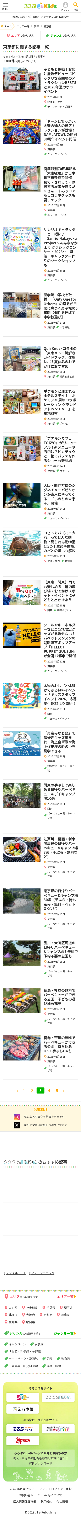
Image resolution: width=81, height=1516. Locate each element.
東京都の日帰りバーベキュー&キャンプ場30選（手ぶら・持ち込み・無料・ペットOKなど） (61, 899)
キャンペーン (17, 1344)
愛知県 (13, 1322)
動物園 (65, 1358)
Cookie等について (50, 1495)
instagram (17, 1117)
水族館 (39, 1344)
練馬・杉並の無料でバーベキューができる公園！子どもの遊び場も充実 (59, 997)
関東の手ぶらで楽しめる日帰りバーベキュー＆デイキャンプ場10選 (59, 791)
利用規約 (46, 1501)
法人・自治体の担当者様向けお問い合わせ (40, 1458)
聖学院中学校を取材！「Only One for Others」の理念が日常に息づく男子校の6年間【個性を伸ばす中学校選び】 (60, 305)
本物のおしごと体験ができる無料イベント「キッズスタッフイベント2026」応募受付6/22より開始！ (60, 694)
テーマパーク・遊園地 (23, 1358)
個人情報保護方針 (24, 1501)
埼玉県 (68, 1307)
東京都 (51, 149)
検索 (76, 9)
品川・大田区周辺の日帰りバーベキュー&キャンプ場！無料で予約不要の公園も (61, 949)
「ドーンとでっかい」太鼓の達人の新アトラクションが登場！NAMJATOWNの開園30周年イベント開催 (60, 130)
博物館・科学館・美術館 (25, 1351)
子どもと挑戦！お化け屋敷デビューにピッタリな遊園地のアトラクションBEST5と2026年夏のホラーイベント (60, 80)
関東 (49, 610)
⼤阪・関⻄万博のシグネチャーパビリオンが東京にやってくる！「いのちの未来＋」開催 (59, 494)
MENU (5, 8)
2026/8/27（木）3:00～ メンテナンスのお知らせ (40, 17)
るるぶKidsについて (22, 1489)
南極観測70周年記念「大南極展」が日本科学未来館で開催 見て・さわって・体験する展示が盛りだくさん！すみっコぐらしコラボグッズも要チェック (60, 184)
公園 (49, 1358)
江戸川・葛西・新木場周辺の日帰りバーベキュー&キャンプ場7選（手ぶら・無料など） (61, 847)
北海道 (51, 101)
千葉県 (51, 1307)
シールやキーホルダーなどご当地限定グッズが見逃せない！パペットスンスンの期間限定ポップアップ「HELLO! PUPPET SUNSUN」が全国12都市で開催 (60, 640)
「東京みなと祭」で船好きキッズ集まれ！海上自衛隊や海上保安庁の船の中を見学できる (59, 741)
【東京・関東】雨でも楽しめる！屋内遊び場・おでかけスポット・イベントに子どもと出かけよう (59, 590)
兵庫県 (65, 1315)
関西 (60, 101)
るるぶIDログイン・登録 (56, 1489)
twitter (17, 1125)
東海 (50, 561)
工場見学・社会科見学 (23, 1366)
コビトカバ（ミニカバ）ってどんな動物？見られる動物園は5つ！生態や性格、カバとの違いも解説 (60, 541)
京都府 (48, 1315)
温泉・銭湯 (54, 1366)
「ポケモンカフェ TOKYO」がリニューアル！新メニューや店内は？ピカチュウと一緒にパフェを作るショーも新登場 (60, 449)
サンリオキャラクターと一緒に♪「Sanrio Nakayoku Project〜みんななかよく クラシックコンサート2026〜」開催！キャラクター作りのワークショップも (61, 247)
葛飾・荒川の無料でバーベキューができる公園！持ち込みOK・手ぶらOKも (59, 1044)
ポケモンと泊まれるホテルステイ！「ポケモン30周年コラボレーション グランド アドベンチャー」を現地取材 (60, 402)
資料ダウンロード (40, 1463)
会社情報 (62, 1501)
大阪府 (30, 1315)
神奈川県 (32, 1307)
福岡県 (30, 1322)
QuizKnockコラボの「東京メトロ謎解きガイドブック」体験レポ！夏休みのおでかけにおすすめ (60, 357)
